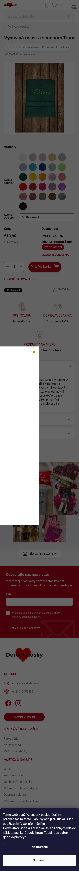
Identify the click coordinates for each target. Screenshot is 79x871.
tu (43, 824)
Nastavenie (39, 847)
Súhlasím (39, 860)
